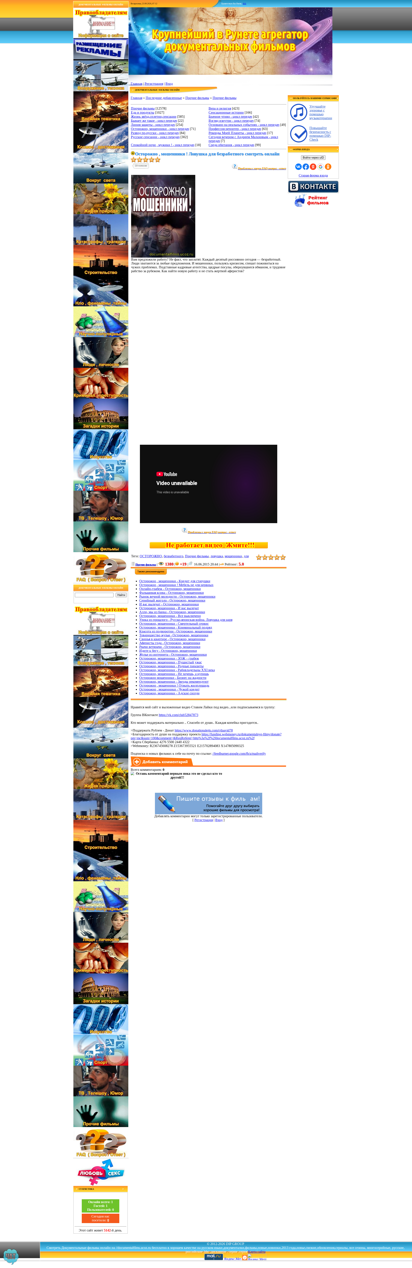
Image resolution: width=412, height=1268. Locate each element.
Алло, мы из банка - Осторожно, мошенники (172, 612)
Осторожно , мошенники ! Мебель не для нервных (176, 585)
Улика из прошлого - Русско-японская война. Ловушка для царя (185, 620)
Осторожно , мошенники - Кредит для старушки (174, 581)
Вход (169, 84)
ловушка (217, 556)
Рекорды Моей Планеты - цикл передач (237, 133)
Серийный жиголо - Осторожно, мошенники (172, 600)
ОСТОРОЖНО (151, 556)
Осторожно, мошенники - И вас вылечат (169, 608)
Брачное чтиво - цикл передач (230, 116)
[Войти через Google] (320, 166)
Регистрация (154, 84)
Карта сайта (256, 1251)
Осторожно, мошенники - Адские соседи (169, 693)
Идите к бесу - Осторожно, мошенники (168, 650)
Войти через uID (313, 157)
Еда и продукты (142, 112)
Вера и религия (220, 108)
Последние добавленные (164, 98)
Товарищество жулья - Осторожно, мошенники (173, 635)
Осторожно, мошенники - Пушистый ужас (170, 662)
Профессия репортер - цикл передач (235, 129)
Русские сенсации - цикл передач (155, 137)
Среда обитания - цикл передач (231, 145)
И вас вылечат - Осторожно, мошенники (169, 604)
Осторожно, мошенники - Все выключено (170, 616)
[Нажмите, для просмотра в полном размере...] (163, 256)
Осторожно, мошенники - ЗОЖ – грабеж (169, 658)
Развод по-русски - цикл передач (155, 133)
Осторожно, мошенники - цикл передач (160, 129)
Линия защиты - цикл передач (153, 125)
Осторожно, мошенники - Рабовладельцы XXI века (177, 670)
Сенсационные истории (226, 112)
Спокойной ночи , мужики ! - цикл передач (162, 145)
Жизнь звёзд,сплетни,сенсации (153, 116)
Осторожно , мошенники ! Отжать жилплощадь (174, 685)
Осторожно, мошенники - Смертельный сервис (174, 623)
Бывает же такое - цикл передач (154, 120)
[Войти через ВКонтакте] (298, 166)
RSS (244, 4)
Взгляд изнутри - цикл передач (231, 120)
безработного (173, 556)
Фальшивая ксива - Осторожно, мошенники (171, 592)
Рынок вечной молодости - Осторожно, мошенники (177, 596)
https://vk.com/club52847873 (178, 715)
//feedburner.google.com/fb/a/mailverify (239, 753)
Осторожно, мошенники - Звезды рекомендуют (174, 681)
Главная (136, 84)
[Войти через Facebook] (306, 166)
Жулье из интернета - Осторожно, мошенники (173, 654)
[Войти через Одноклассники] (328, 166)
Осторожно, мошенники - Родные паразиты (171, 666)
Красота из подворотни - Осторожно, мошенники (175, 631)
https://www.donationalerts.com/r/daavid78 (204, 730)
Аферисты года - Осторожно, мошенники (169, 643)
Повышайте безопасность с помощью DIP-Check (320, 133)
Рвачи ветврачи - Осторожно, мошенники (169, 647)
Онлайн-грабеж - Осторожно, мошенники (170, 589)
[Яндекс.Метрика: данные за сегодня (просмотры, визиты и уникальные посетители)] (256, 1257)
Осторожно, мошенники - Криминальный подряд (175, 627)
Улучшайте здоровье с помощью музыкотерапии (320, 112)
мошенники (233, 556)
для (246, 556)
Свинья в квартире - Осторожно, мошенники (172, 639)
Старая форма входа (313, 175)
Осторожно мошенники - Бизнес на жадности (172, 678)
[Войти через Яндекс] (313, 166)
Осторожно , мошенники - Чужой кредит (169, 689)
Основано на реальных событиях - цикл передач (244, 125)
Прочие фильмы (197, 98)
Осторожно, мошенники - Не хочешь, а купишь (174, 674)
